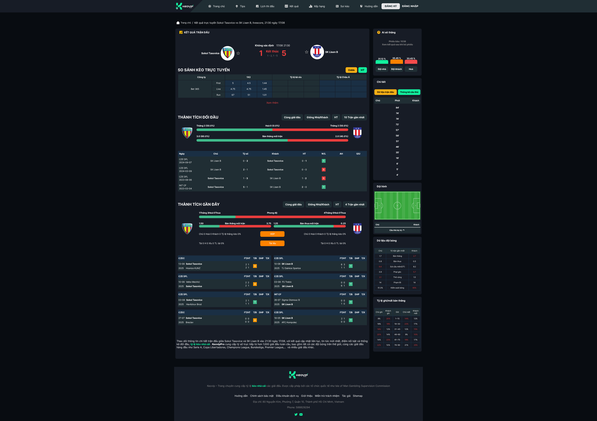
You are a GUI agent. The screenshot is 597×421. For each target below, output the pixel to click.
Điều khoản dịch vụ (287, 395)
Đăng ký (391, 6)
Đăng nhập (410, 6)
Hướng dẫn (241, 395)
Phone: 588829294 (298, 407)
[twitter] (296, 415)
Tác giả (346, 395)
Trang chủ (186, 22)
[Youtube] (301, 415)
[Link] (184, 6)
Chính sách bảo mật (262, 395)
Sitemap (358, 395)
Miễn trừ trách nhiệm (327, 395)
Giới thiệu (306, 395)
